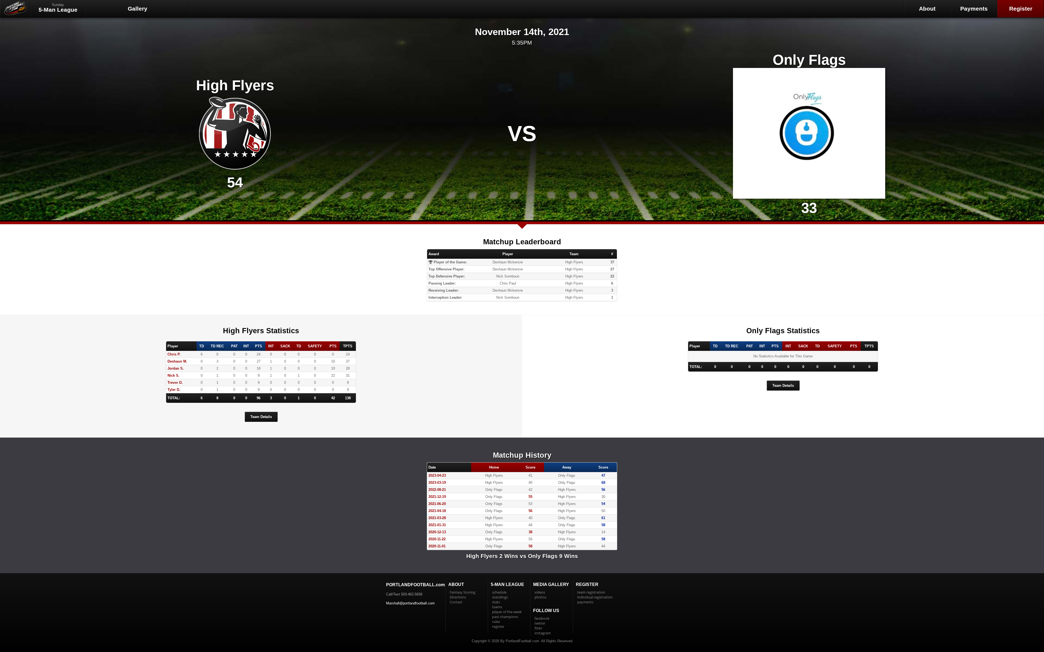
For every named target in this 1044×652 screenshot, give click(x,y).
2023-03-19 (437, 483)
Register (1020, 8)
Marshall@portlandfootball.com (410, 603)
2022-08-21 (437, 490)
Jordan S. (175, 368)
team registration (591, 592)
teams (497, 606)
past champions (505, 616)
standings (500, 597)
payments (585, 602)
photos (540, 597)
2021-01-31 (437, 525)
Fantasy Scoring (462, 592)
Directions (458, 597)
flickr (538, 628)
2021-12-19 (437, 497)
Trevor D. (175, 382)
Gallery (137, 8)
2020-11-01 (437, 546)
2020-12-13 (437, 532)
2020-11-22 (437, 539)
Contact (456, 602)
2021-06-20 (437, 504)
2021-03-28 (437, 518)
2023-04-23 (437, 475)
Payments (974, 8)
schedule (499, 592)
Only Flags (809, 60)
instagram (543, 633)
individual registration (595, 597)
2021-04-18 (437, 511)
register (498, 626)
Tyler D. (173, 390)
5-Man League (58, 8)
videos (540, 592)
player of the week (507, 611)
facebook (542, 618)
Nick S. (173, 375)
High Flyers (235, 85)
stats (496, 602)
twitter (540, 623)
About (927, 8)
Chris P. (174, 354)
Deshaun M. (177, 361)
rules (496, 621)
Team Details (261, 417)
